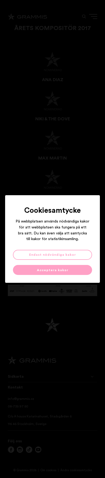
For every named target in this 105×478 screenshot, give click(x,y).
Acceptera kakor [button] (52, 270)
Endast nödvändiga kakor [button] (52, 254)
